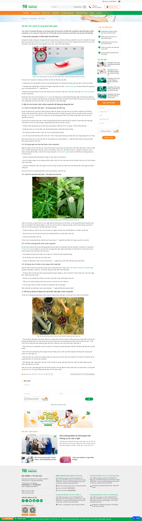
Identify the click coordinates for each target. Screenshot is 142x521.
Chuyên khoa (35, 13)
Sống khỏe (55, 13)
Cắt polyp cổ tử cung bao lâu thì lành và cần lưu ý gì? (113, 95)
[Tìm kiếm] (84, 7)
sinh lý (46, 97)
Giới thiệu (26, 13)
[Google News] (41, 500)
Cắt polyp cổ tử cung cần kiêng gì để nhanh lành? (113, 64)
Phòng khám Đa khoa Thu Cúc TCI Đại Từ (68, 495)
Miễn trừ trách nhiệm (28, 491)
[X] (26, 500)
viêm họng (30, 115)
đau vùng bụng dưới (87, 91)
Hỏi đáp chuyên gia (67, 13)
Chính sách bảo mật (28, 493)
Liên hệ (99, 13)
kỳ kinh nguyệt (44, 42)
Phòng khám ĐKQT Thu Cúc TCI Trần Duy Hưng (104, 475)
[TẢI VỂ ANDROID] (32, 510)
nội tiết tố (31, 33)
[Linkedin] (30, 500)
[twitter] (49, 374)
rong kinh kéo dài (70, 86)
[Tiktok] (37, 500)
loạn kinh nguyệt (64, 152)
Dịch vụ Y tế (46, 13)
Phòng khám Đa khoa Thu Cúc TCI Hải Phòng (104, 495)
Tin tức (92, 13)
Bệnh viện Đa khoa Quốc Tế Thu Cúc (69, 476)
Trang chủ (25, 18)
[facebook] (47, 374)
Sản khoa (42, 18)
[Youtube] (34, 500)
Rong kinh (35, 76)
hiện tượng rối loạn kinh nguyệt (79, 268)
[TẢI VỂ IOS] (25, 510)
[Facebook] (23, 500)
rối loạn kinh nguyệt (28, 249)
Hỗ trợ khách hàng (81, 13)
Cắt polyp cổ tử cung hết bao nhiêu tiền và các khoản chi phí (113, 88)
